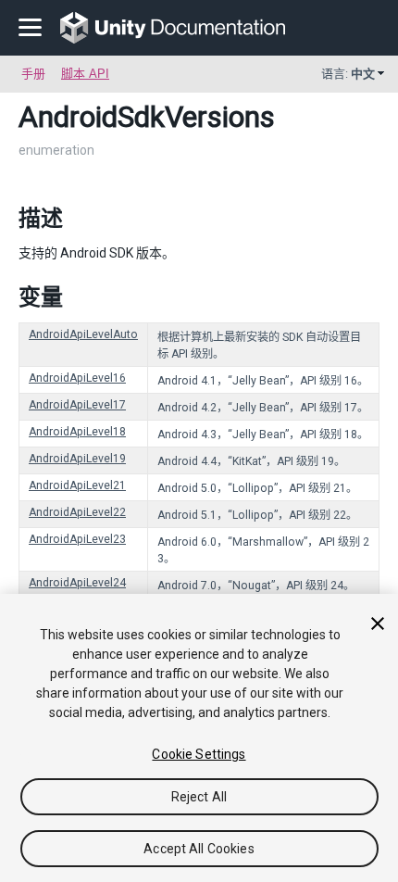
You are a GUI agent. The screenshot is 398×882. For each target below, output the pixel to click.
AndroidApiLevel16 (77, 378)
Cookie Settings (198, 754)
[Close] (378, 623)
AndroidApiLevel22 (77, 512)
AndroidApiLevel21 (77, 485)
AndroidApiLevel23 (77, 539)
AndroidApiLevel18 (77, 431)
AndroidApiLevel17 (77, 404)
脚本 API (85, 74)
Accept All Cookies (199, 848)
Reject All (199, 796)
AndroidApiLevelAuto (83, 334)
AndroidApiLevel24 (77, 582)
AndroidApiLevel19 (77, 458)
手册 (33, 74)
